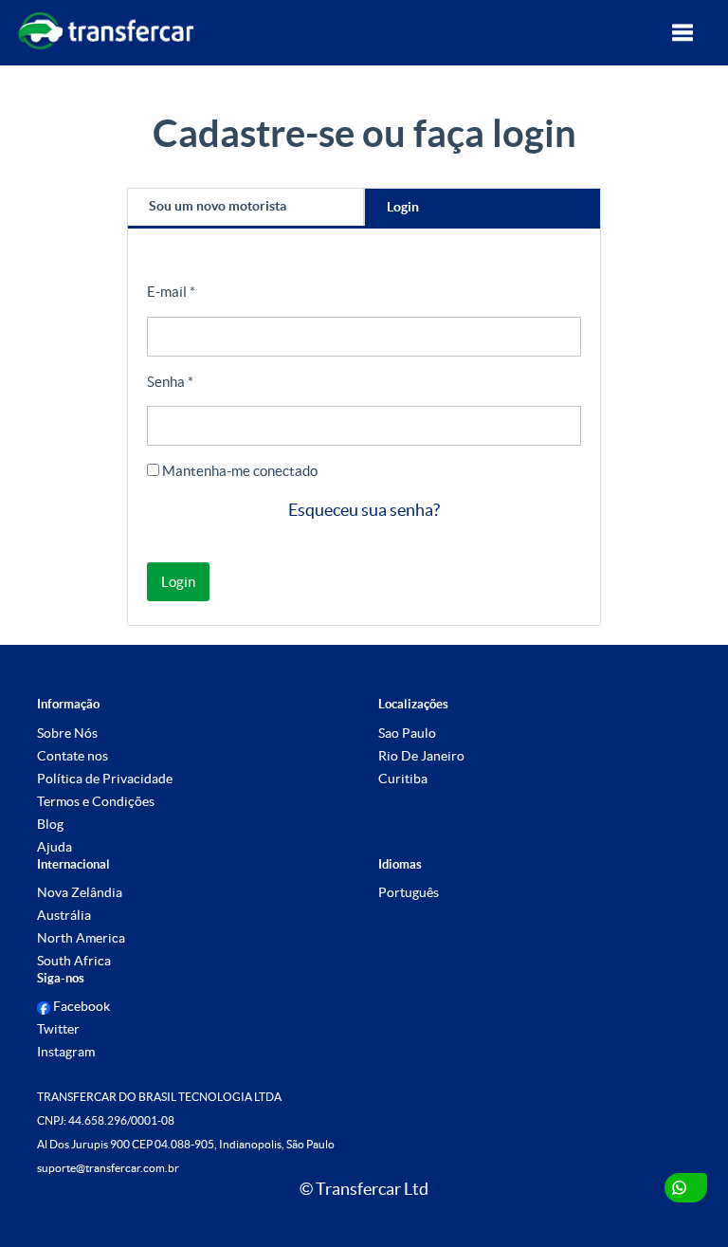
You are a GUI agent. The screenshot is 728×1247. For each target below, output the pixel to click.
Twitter (58, 1028)
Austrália (64, 915)
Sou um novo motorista (217, 205)
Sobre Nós (67, 733)
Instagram (66, 1051)
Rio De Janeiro (421, 755)
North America (81, 937)
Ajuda (54, 846)
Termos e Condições (96, 801)
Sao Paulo (407, 733)
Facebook (80, 1006)
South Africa (74, 960)
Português (408, 892)
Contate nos (72, 755)
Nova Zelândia (79, 892)
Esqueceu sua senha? (364, 510)
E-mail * (171, 292)
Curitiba (403, 778)
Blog (50, 824)
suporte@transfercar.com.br (108, 1168)
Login (403, 206)
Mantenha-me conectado (238, 471)
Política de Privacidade (105, 778)
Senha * (170, 382)
